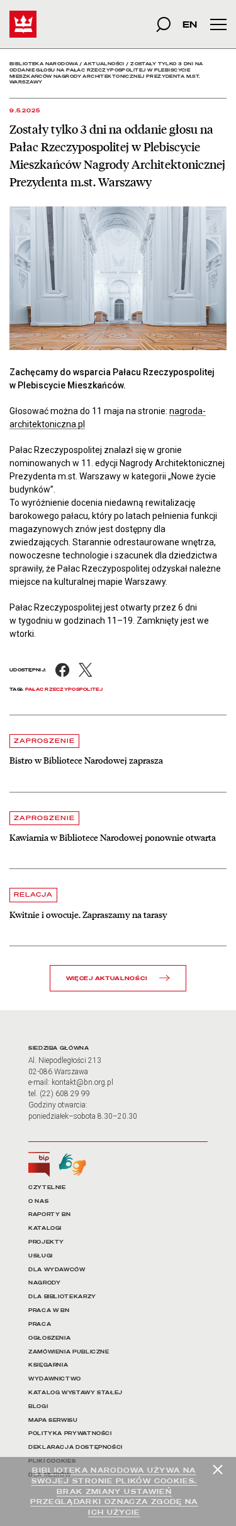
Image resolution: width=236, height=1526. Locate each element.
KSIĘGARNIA (48, 1365)
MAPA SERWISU (53, 1420)
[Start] (23, 24)
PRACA (39, 1324)
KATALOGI (45, 1228)
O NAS (38, 1201)
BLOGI (38, 1406)
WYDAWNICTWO (54, 1378)
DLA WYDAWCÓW (57, 1269)
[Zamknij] (217, 1469)
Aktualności (104, 64)
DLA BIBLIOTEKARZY (62, 1296)
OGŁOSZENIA (49, 1338)
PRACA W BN (48, 1310)
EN (190, 24)
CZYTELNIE (47, 1187)
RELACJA (33, 894)
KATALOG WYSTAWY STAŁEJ (75, 1392)
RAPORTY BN (49, 1214)
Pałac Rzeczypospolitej (64, 689)
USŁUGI (40, 1255)
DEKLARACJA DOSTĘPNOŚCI (75, 1447)
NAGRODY (44, 1282)
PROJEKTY (46, 1242)
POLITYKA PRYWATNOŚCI (70, 1433)
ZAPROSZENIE (44, 740)
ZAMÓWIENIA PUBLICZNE (69, 1351)
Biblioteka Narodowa (43, 64)
